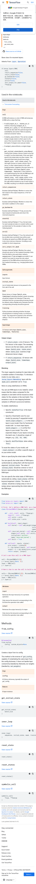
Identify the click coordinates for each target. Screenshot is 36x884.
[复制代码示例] (32, 66)
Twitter (4, 838)
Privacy (10, 870)
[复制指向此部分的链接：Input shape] (12, 325)
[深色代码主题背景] (29, 66)
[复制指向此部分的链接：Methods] (14, 623)
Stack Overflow (6, 856)
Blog (3, 831)
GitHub (4, 834)
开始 (18, 30)
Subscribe (29, 874)
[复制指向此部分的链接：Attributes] (11, 586)
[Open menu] (3, 2)
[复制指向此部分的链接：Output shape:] (14, 338)
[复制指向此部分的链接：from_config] (15, 629)
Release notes (6, 853)
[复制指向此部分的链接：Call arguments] (14, 270)
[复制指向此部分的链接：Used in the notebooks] (24, 95)
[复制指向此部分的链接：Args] (8, 110)
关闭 (18, 25)
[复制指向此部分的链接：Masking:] (10, 368)
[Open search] (28, 2)
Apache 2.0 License (7, 812)
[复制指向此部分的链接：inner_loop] (14, 722)
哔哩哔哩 (4, 841)
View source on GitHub (13, 51)
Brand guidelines (7, 859)
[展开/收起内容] (4, 47)
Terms (4, 870)
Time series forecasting (11, 104)
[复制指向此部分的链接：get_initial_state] (22, 698)
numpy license (11, 818)
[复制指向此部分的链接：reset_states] (17, 765)
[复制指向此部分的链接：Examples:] (11, 494)
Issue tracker (6, 850)
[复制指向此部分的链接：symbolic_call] (18, 784)
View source (6, 633)
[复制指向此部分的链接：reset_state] (16, 745)
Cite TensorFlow (7, 862)
